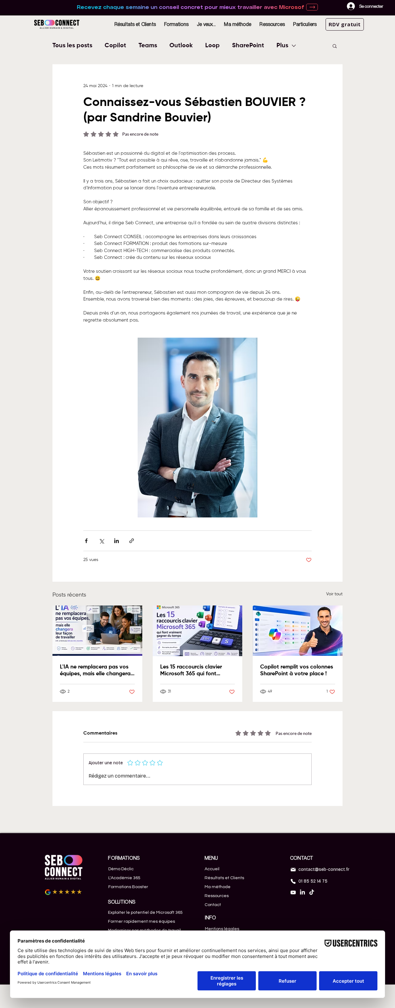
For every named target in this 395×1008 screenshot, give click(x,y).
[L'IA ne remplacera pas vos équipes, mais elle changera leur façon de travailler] (97, 630)
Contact (213, 905)
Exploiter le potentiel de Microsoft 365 (145, 912)
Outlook (181, 46)
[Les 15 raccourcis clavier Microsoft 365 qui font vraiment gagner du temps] (198, 630)
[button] (176, 24)
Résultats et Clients (224, 878)
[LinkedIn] (302, 892)
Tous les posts (72, 46)
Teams (148, 46)
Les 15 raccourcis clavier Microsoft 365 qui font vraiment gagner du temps (194, 670)
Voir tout (334, 594)
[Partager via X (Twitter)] (101, 541)
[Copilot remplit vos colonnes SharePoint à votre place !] (298, 630)
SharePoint (248, 46)
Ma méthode (218, 887)
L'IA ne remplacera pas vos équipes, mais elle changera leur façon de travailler (95, 670)
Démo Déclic (121, 869)
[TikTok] (312, 892)
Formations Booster (128, 887)
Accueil (212, 869)
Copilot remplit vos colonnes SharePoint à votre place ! (296, 670)
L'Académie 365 (124, 878)
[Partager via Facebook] (86, 541)
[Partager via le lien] (132, 541)
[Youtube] (293, 892)
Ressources (217, 896)
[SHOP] (312, 7)
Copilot (115, 46)
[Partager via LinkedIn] (116, 541)
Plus (282, 46)
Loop (212, 46)
